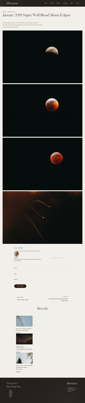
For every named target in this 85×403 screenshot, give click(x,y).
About (71, 3)
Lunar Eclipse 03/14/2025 (24, 349)
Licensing (65, 3)
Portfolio (58, 3)
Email (15, 273)
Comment (16, 253)
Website (15, 279)
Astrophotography (27, 328)
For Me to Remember (27, 365)
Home (46, 3)
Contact (77, 3)
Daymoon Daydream (22, 330)
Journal (51, 3)
